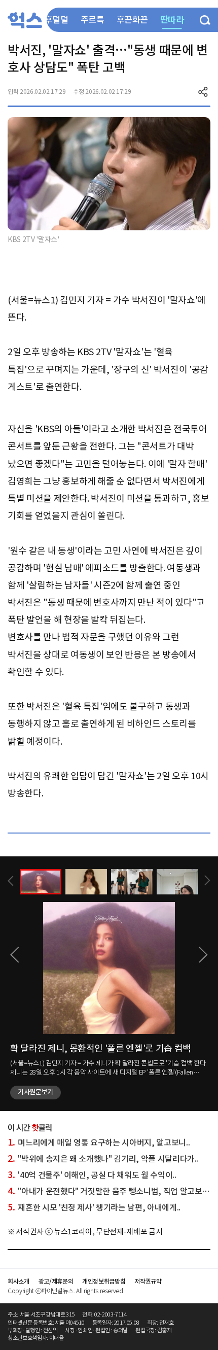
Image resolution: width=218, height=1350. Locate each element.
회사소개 (18, 1281)
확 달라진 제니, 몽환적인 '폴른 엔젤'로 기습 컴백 (100, 1048)
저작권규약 (147, 1281)
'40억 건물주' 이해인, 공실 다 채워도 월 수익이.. (92, 1175)
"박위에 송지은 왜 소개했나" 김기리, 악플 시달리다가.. (103, 1159)
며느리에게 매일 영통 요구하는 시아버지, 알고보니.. (99, 1142)
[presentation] (11, 881)
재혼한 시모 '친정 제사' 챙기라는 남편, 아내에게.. (94, 1207)
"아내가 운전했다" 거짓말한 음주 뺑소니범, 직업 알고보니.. (110, 1191)
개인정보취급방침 (103, 1281)
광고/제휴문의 (56, 1281)
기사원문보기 (35, 1092)
